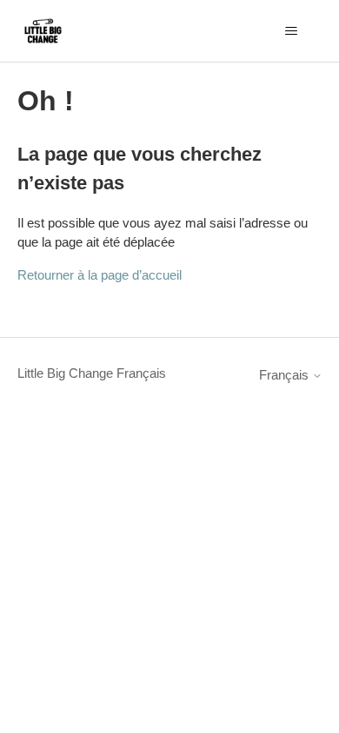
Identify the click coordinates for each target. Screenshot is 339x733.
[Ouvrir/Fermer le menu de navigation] (291, 31)
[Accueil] (43, 31)
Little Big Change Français (91, 373)
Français (285, 374)
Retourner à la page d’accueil (99, 274)
